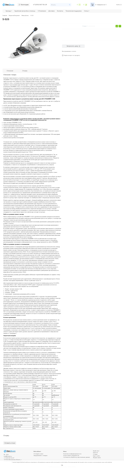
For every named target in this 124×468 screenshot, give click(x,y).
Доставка (51, 11)
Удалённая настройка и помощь (24, 11)
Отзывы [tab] (24, 71)
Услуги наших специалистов (71, 455)
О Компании (42, 11)
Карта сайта (96, 456)
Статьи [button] (86, 11)
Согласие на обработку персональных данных (76, 457)
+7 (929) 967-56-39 (40, 5)
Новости (95, 452)
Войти (118, 4)
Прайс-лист (96, 451)
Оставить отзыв (9, 443)
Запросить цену (72, 46)
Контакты (60, 11)
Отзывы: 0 (84, 26)
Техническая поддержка (73, 11)
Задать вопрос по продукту (72, 55)
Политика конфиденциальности (72, 454)
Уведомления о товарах (40, 455)
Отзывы (95, 454)
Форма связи (97, 457)
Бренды (8, 11)
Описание (10, 71)
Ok (62, 465)
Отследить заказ (38, 454)
